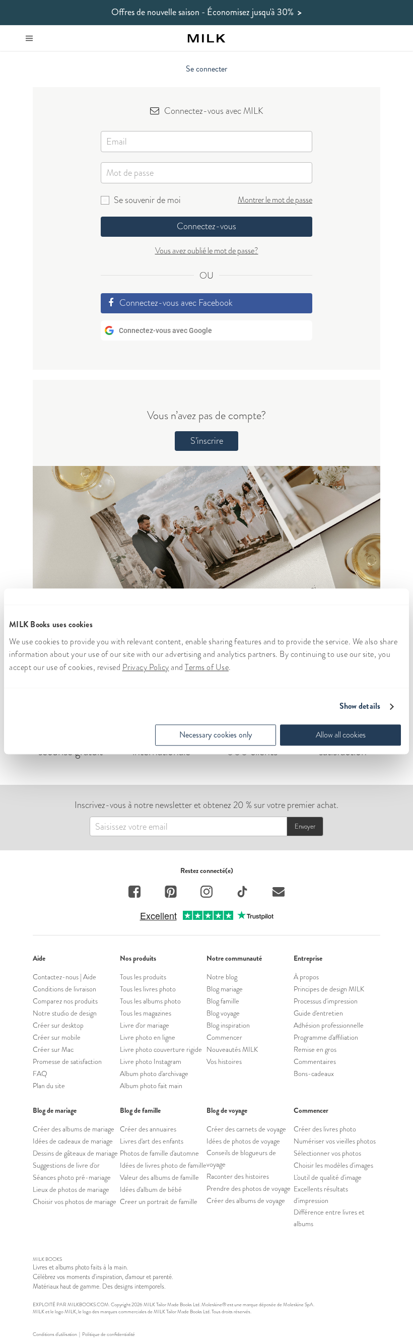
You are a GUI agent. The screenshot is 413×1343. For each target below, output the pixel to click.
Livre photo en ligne (147, 1037)
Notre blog (221, 977)
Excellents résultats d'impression (321, 1194)
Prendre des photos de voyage (248, 1188)
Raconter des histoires (237, 1176)
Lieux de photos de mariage (71, 1189)
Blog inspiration (228, 1025)
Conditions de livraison (64, 989)
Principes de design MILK (329, 989)
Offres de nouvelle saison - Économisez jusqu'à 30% (206, 12)
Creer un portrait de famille (158, 1201)
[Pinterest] (171, 893)
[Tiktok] (242, 893)
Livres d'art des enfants (151, 1141)
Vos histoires (224, 1061)
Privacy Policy (145, 667)
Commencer (224, 1037)
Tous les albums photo (150, 1001)
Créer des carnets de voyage (246, 1129)
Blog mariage (224, 989)
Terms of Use (207, 667)
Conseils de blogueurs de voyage (241, 1158)
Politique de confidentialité (108, 1334)
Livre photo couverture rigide (161, 1049)
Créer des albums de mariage (73, 1129)
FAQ (40, 1073)
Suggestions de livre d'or (66, 1165)
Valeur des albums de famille (159, 1177)
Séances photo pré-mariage (72, 1177)
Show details (359, 706)
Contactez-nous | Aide (64, 977)
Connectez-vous (206, 226)
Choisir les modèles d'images (333, 1165)
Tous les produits (143, 977)
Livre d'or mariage (144, 1025)
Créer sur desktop (58, 1025)
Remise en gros (315, 1049)
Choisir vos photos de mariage (74, 1201)
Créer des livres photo (325, 1129)
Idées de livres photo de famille (163, 1165)
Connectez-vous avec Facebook (176, 302)
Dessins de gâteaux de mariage (75, 1153)
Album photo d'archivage (154, 1073)
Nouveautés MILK (232, 1049)
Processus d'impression (326, 1001)
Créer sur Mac (53, 1049)
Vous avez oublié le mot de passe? (206, 250)
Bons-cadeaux (314, 1073)
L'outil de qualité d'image (328, 1177)
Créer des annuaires (148, 1129)
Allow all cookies (341, 735)
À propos (306, 977)
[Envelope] (278, 893)
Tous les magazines (145, 1013)
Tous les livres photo (148, 989)
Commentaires (315, 1061)
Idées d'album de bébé (151, 1189)
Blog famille (222, 1001)
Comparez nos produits (65, 1001)
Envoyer (305, 826)
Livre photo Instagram (150, 1061)
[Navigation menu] (29, 38)
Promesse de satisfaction (67, 1061)
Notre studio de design (65, 1013)
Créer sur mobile (57, 1037)
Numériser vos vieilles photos (335, 1141)
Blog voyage (223, 1013)
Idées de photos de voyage (243, 1141)
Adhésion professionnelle (329, 1025)
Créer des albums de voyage (245, 1200)
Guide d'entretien (318, 1013)
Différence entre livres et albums (329, 1218)
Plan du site (49, 1086)
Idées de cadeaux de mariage (73, 1141)
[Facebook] (134, 893)
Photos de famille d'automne (159, 1153)
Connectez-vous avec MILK (213, 110)
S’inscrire (206, 440)
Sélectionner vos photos (327, 1153)
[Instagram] (206, 893)
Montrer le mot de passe (275, 200)
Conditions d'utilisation (55, 1334)
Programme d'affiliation (326, 1037)
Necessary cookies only (215, 735)
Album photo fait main (151, 1086)
